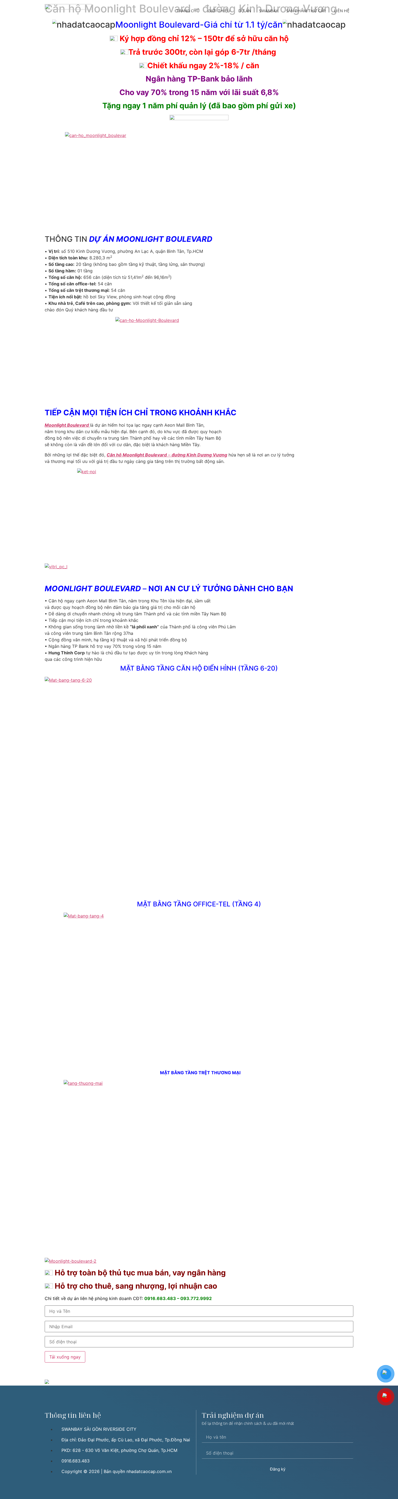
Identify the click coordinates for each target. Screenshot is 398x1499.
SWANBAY (268, 10)
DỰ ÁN (244, 10)
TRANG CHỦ (188, 10)
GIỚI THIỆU (219, 10)
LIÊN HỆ (341, 10)
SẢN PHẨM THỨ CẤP (306, 10)
